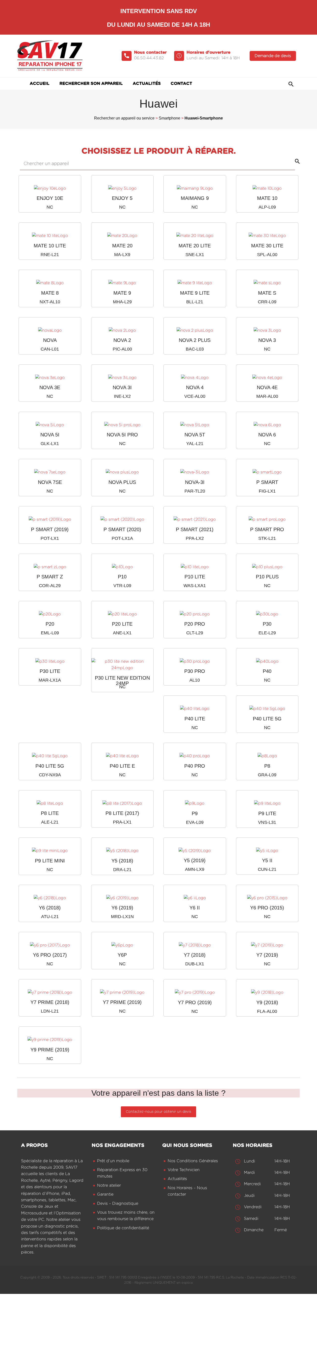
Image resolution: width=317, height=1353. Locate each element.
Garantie (105, 1195)
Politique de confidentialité (123, 1228)
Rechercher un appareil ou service (124, 118)
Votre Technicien (184, 1170)
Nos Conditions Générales (193, 1161)
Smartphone (169, 118)
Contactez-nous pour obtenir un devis (158, 1112)
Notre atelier (109, 1185)
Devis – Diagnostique (117, 1204)
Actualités (177, 1179)
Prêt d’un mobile (113, 1161)
